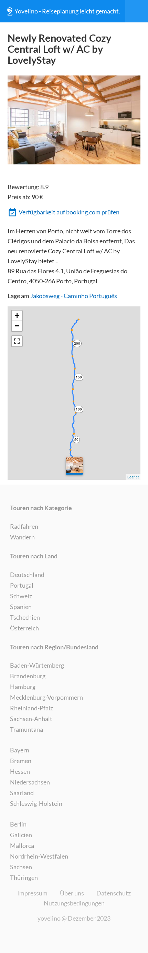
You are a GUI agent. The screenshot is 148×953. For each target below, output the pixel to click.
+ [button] (17, 315)
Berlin (18, 824)
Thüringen (24, 877)
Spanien (21, 606)
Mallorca (22, 845)
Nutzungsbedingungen (74, 903)
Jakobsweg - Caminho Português (73, 296)
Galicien (21, 835)
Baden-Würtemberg (37, 665)
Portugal (21, 585)
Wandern (22, 537)
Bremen (20, 760)
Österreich (24, 628)
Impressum (32, 893)
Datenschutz (113, 893)
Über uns (72, 893)
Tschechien (25, 617)
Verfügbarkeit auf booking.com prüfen (69, 212)
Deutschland (27, 574)
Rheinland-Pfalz (31, 708)
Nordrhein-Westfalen (39, 856)
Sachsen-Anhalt (31, 718)
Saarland (22, 793)
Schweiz (21, 596)
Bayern (19, 750)
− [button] (17, 326)
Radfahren (24, 526)
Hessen (20, 771)
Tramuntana (26, 729)
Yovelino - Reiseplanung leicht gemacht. (67, 11)
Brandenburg (27, 676)
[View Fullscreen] (17, 341)
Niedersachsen (30, 782)
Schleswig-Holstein (36, 803)
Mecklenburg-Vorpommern (46, 697)
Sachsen (21, 867)
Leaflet (133, 476)
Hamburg (22, 686)
